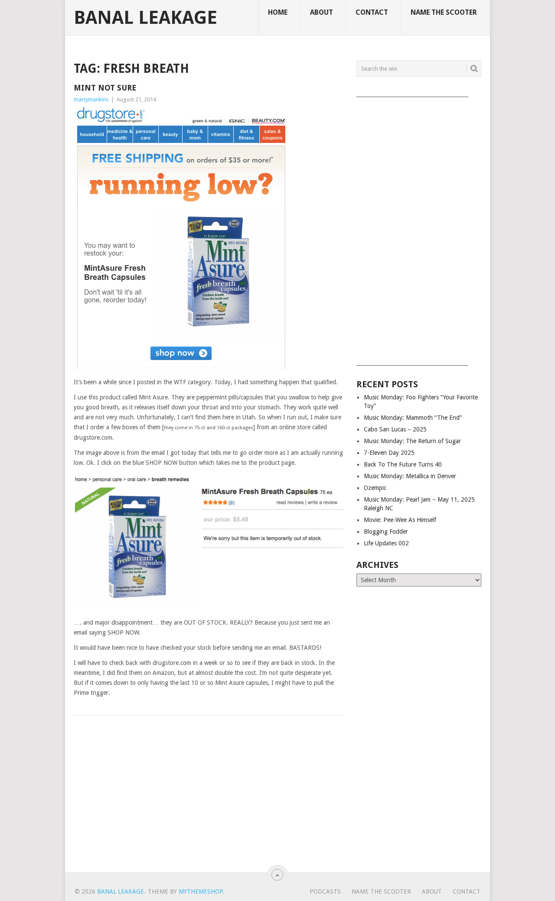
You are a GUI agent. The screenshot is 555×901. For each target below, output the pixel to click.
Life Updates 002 (386, 543)
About (321, 12)
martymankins (91, 99)
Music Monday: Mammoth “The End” (413, 417)
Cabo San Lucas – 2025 (395, 429)
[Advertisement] (418, 228)
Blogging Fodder (386, 531)
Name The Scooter (444, 12)
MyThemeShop (201, 891)
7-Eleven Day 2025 (389, 452)
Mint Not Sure (105, 87)
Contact (372, 12)
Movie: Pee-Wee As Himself (400, 519)
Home (277, 12)
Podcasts (325, 891)
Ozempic (375, 487)
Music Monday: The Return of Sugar (412, 441)
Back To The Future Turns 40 (403, 464)
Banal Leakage (145, 18)
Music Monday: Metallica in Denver (410, 476)
